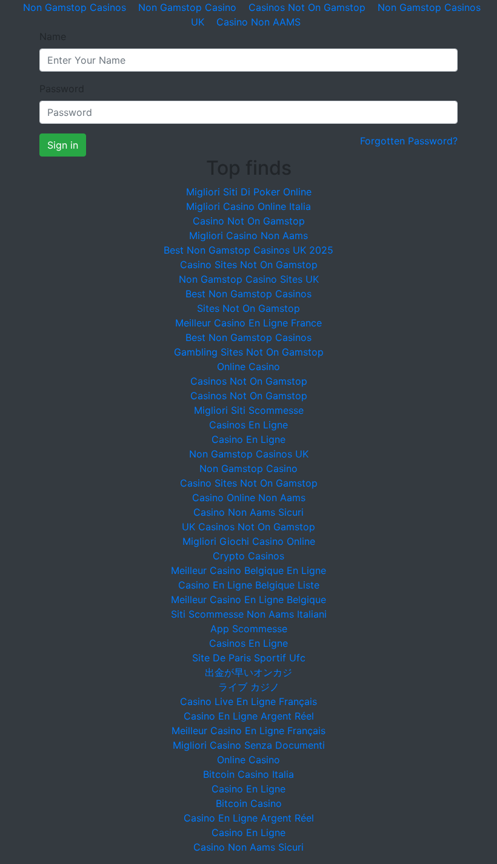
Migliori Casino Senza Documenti (249, 745)
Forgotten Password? (409, 141)
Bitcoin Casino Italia (248, 774)
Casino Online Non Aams (248, 497)
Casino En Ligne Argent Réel (249, 716)
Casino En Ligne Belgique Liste (248, 585)
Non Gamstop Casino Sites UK (249, 279)
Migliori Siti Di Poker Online (249, 192)
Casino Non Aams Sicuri (248, 512)
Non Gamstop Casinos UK (249, 454)
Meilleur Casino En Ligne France (248, 323)
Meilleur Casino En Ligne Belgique (248, 599)
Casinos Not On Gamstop (248, 381)
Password (61, 89)
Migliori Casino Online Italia (248, 206)
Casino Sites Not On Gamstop (249, 264)
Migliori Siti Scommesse (249, 410)
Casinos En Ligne (248, 425)
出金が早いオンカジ (248, 672)
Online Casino (248, 366)
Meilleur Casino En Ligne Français (248, 730)
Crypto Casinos (248, 556)
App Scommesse (248, 629)
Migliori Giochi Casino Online (248, 541)
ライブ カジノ (248, 687)
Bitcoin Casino (249, 803)
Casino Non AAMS (258, 22)
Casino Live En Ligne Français (248, 701)
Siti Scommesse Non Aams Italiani (249, 614)
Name (52, 36)
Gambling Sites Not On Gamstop (249, 352)
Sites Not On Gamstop (248, 308)
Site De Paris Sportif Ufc (248, 658)
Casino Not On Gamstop (249, 221)
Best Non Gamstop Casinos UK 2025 (248, 250)
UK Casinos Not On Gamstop (248, 527)
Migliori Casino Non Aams (248, 235)
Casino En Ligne (248, 439)
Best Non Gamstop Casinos (248, 294)
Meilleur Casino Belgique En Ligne (248, 570)
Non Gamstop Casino (248, 468)
